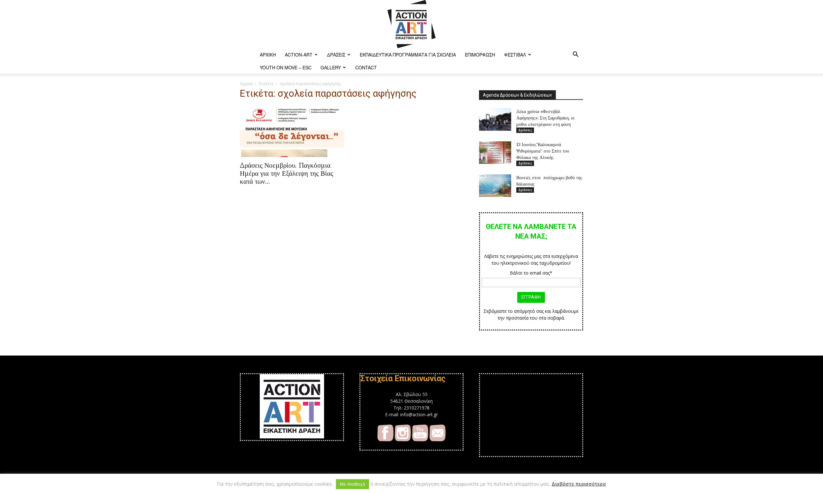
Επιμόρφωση (480, 54)
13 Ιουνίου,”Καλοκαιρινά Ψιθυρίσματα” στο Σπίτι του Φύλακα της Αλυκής (542, 151)
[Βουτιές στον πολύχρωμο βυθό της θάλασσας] (495, 185)
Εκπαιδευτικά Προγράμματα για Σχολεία (408, 54)
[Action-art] (411, 24)
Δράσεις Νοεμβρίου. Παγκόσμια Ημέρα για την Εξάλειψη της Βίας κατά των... (286, 173)
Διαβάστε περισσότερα (579, 484)
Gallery (331, 67)
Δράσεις (336, 54)
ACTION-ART (298, 54)
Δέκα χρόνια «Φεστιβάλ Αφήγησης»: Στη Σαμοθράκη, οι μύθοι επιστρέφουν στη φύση (545, 118)
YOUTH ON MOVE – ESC (286, 67)
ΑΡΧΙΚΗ (268, 54)
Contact (366, 67)
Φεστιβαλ (515, 54)
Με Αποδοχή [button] (352, 484)
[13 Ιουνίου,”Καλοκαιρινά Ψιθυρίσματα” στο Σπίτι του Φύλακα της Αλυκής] (495, 152)
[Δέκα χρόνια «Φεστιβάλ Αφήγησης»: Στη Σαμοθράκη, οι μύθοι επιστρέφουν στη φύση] (495, 119)
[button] (575, 55)
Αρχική (246, 83)
